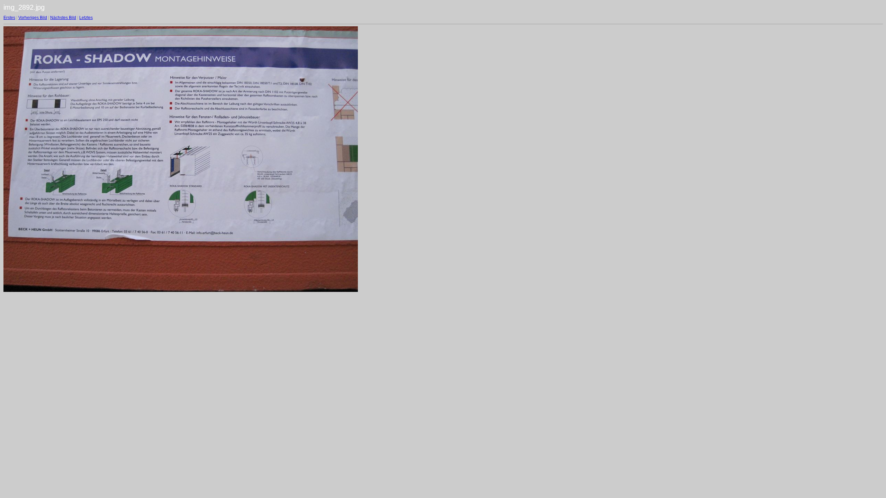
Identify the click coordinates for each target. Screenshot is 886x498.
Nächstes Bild (63, 17)
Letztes (86, 17)
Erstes (9, 17)
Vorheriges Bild (32, 17)
